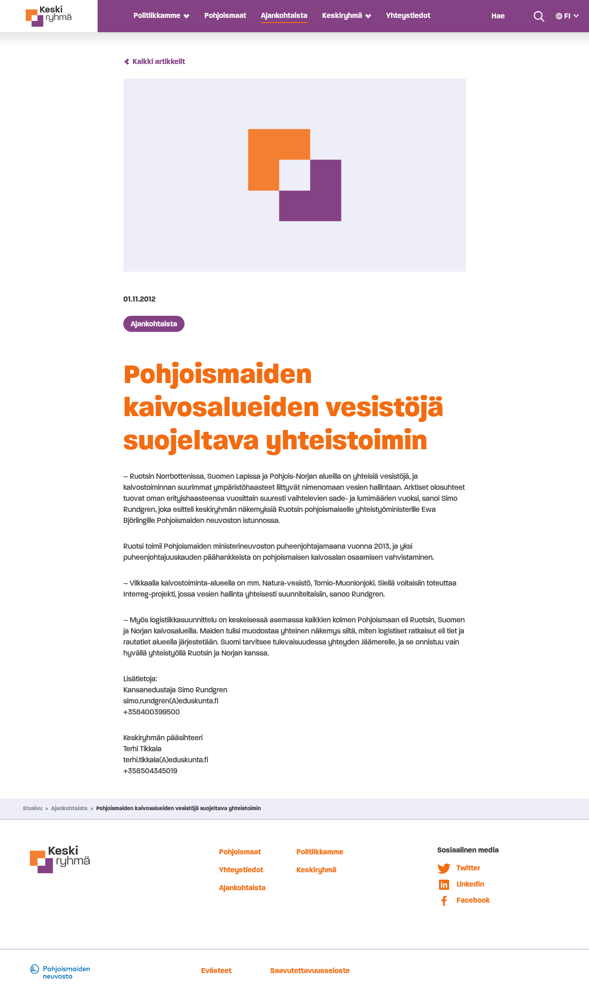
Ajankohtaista (284, 15)
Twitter (468, 868)
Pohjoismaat (225, 15)
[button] (185, 16)
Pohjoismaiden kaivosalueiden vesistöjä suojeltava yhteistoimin (178, 808)
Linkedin (470, 884)
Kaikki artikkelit (159, 61)
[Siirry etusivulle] (48, 16)
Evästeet (216, 970)
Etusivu (32, 808)
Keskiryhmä (342, 15)
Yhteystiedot (408, 15)
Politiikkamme (156, 15)
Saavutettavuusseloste (310, 970)
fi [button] (567, 16)
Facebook (473, 900)
